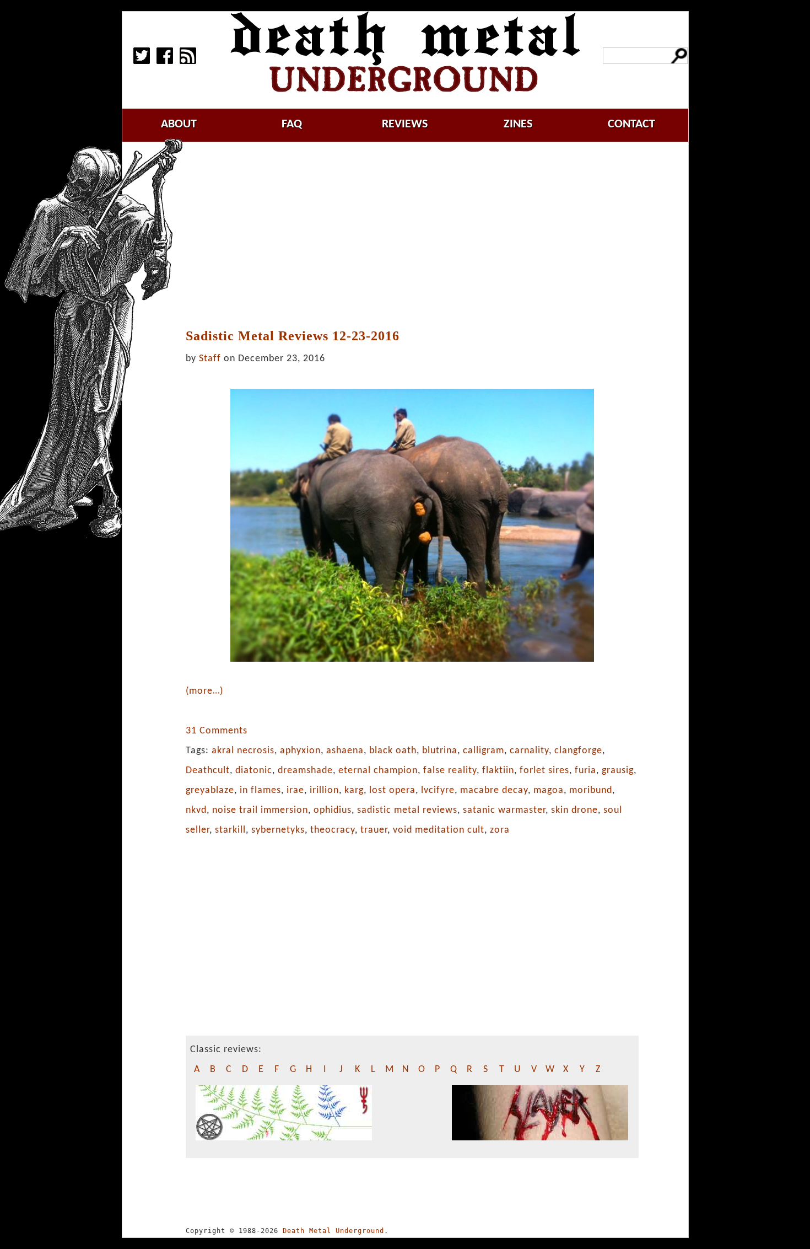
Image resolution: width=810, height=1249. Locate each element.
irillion (324, 790)
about (179, 124)
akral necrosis (243, 751)
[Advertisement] (418, 235)
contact (631, 124)
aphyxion (300, 751)
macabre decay (494, 790)
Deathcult (208, 770)
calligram (483, 751)
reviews (405, 124)
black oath (393, 751)
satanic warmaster (504, 810)
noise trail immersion (260, 810)
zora (500, 830)
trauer (373, 830)
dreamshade (305, 770)
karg (354, 790)
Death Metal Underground (333, 1231)
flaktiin (498, 770)
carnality (529, 751)
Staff (210, 358)
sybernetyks (278, 830)
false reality (450, 770)
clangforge (578, 751)
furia (585, 770)
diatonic (253, 770)
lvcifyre (438, 790)
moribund (590, 790)
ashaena (345, 751)
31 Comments (216, 731)
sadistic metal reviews (407, 810)
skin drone (574, 810)
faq (292, 124)
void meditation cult (438, 830)
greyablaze (210, 790)
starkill (230, 830)
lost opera (392, 790)
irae (295, 790)
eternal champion (378, 770)
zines (518, 124)
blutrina (439, 751)
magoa (548, 790)
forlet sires (544, 770)
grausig (618, 770)
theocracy (332, 830)
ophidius (333, 810)
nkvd (196, 810)
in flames (260, 790)
